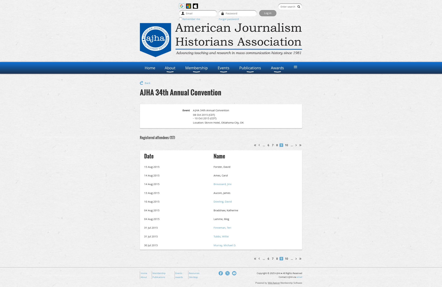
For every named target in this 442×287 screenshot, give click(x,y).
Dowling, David (223, 201)
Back (147, 83)
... (264, 145)
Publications (158, 277)
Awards (179, 277)
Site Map (193, 277)
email (299, 277)
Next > (296, 145)
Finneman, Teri (222, 227)
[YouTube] (234, 273)
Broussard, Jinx (223, 184)
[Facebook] (221, 273)
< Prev (259, 145)
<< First (255, 145)
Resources (194, 273)
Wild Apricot (274, 283)
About (144, 277)
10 (286, 145)
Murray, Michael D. (225, 245)
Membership (159, 273)
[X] (227, 273)
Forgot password (229, 19)
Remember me (191, 19)
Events (178, 273)
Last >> (300, 145)
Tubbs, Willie (221, 236)
